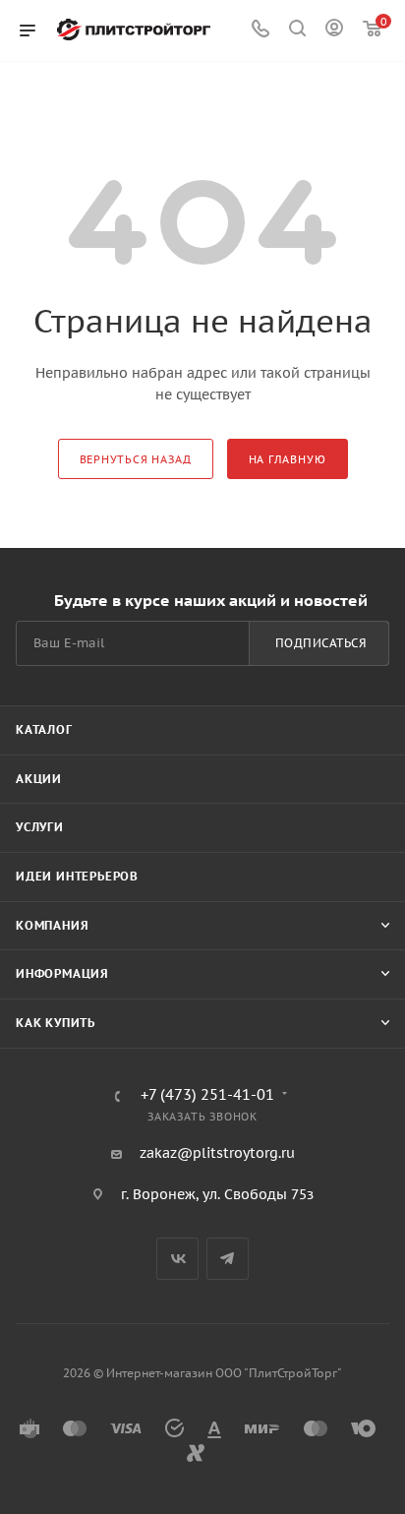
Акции (39, 778)
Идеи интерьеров (77, 876)
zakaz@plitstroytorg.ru (217, 1153)
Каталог (44, 729)
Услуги (40, 826)
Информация (62, 973)
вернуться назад (136, 459)
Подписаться (321, 643)
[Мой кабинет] (334, 30)
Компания (52, 925)
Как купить (55, 1022)
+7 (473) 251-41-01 (207, 1095)
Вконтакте (177, 1259)
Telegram (227, 1259)
